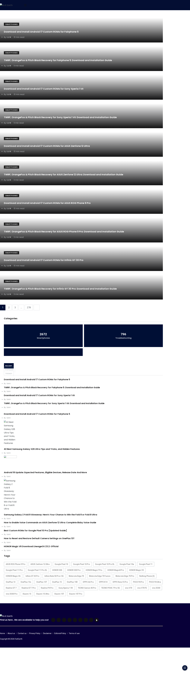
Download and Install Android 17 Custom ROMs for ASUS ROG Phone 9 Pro (47, 203)
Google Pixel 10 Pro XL (104, 564)
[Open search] (19, 5)
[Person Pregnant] (97, 620)
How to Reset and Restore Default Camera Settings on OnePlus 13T (39, 538)
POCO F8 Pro (138, 582)
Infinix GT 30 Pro (32, 576)
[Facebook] (53, 620)
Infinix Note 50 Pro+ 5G (54, 576)
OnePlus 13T (41, 582)
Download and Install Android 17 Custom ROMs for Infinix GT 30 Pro (43, 260)
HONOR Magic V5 (136, 570)
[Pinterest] (75, 620)
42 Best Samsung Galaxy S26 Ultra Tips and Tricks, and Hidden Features (42, 449)
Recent (8, 366)
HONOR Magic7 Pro (94, 570)
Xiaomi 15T (59, 594)
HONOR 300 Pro (74, 570)
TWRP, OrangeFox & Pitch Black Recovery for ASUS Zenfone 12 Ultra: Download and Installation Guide (63, 174)
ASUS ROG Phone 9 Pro (15, 564)
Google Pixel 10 (61, 564)
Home (2, 633)
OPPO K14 (103, 582)
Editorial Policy (60, 633)
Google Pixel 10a (127, 564)
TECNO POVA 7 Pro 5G (110, 588)
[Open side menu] (25, 5)
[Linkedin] (64, 620)
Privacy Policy (34, 633)
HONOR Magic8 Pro (115, 570)
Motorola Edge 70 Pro (125, 576)
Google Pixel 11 (145, 564)
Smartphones (11, 24)
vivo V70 (128, 588)
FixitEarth (18, 639)
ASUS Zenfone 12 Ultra (40, 564)
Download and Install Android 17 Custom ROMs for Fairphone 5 (41, 31)
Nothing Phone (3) (147, 576)
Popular (9, 370)
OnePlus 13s (26, 582)
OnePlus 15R (72, 582)
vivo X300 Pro (11, 594)
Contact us (22, 633)
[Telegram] (86, 620)
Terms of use (74, 633)
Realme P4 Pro (47, 588)
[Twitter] (59, 620)
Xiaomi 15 (27, 594)
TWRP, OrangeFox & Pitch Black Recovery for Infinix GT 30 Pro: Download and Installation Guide (60, 288)
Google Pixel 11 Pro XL (37, 570)
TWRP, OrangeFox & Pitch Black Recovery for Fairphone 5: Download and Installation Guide (58, 60)
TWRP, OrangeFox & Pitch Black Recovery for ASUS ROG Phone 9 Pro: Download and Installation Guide (64, 231)
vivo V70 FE (142, 588)
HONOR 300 (57, 570)
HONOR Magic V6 (13, 576)
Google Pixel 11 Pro (14, 570)
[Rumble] (91, 620)
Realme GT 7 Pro (29, 588)
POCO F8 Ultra (155, 582)
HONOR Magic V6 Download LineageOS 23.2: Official (31, 546)
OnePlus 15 (57, 582)
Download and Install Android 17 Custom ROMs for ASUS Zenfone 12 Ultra (47, 146)
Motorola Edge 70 (76, 576)
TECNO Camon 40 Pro (87, 588)
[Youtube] (69, 620)
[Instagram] (80, 620)
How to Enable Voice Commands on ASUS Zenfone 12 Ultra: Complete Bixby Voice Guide (50, 522)
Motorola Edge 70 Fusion (99, 576)
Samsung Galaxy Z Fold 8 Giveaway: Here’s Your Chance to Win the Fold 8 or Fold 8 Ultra (50, 514)
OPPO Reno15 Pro (120, 582)
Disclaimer (47, 633)
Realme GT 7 (11, 588)
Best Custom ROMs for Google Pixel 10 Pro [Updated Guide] (35, 530)
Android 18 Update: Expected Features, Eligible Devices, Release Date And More (45, 472)
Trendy (8, 374)
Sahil (8, 383)
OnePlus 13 (10, 582)
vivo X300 (156, 588)
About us (11, 633)
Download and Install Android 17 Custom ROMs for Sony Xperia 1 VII (43, 88)
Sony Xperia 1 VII (66, 588)
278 (29, 307)
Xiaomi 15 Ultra (42, 594)
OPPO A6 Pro (88, 582)
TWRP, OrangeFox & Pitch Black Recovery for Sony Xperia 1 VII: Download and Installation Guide (60, 117)
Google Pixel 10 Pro (81, 564)
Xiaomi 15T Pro (75, 594)
